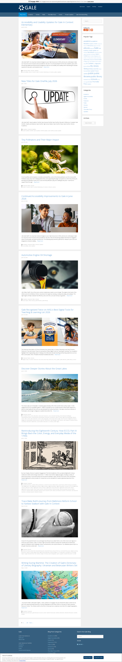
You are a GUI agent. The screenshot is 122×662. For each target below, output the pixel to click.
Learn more (90, 1)
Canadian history (26, 416)
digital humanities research (63, 486)
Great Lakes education (32, 418)
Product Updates (69, 14)
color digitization (25, 486)
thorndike (90, 82)
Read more (46, 67)
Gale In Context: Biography (93, 56)
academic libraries (27, 484)
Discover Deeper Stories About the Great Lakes (44, 368)
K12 (94, 63)
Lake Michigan (53, 420)
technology (85, 81)
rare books (68, 490)
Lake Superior (66, 420)
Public (43, 14)
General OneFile (97, 59)
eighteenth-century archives (39, 487)
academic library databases (37, 484)
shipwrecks (33, 421)
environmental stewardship (38, 417)
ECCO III (71, 486)
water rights (56, 421)
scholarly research (30, 492)
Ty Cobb (74, 553)
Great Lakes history (53, 418)
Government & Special (24, 650)
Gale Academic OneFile (28, 130)
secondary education (26, 421)
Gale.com (21, 637)
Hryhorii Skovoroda (51, 612)
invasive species (36, 420)
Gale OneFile (51, 130)
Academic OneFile (93, 43)
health (88, 61)
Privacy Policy (22, 660)
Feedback (100, 6)
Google (85, 61)
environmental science (26, 417)
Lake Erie (42, 420)
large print (98, 63)
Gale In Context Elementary (36, 187)
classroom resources (43, 416)
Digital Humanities (88, 96)
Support (88, 6)
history (85, 63)
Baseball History (48, 551)
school (74, 359)
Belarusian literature (27, 612)
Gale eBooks (90, 52)
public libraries (38, 300)
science (54, 187)
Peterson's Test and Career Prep (41, 359)
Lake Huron (47, 420)
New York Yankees (36, 553)
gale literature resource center (39, 612)
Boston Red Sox (56, 551)
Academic (30, 14)
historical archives (48, 489)
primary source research (44, 490)
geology (70, 417)
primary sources (93, 69)
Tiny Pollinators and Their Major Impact (40, 139)
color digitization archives (35, 486)
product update (57, 130)
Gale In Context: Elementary (42, 72)
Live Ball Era (68, 552)
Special (85, 107)
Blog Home (23, 14)
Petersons (51, 359)
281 (27, 623)
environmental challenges (65, 416)
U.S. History (50, 421)
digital (24, 359)
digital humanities (52, 486)
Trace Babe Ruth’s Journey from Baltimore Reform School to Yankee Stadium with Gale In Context (49, 502)
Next (31, 623)
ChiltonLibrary (90, 45)
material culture (29, 490)
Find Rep (94, 6)
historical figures (54, 552)
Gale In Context (32, 72)
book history (61, 484)
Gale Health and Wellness (90, 54)
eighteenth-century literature (52, 487)
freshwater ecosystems (50, 417)
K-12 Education (61, 552)
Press (55, 359)
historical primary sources (65, 489)
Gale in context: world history (96, 57)
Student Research (68, 553)
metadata (36, 490)
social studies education (42, 421)
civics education (34, 416)
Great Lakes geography (43, 418)
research (86, 79)
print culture (53, 490)
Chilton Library (31, 300)
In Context (51, 72)
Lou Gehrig (73, 552)
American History (26, 551)
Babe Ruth (33, 551)
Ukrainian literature (69, 612)
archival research (48, 484)
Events (60, 14)
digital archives (44, 486)
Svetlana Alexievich (60, 612)
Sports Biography (52, 553)
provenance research (61, 490)
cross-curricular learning (54, 416)
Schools (37, 14)
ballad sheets (55, 484)
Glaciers (74, 417)
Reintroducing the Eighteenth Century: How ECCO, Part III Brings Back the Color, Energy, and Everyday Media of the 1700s (49, 433)
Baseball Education (40, 551)
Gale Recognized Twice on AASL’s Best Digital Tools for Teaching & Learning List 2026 (47, 311)
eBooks (87, 48)
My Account (82, 6)
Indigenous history (72, 418)
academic (87, 41)
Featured (25, 70)
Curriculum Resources (65, 551)
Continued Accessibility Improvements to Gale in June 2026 (47, 197)
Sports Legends (60, 553)
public (55, 72)
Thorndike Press (52, 14)
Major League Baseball (26, 553)
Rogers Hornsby (44, 553)
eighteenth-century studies (27, 489)
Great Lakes (24, 418)
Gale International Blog (81, 14)
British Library (68, 484)
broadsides (74, 484)
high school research (63, 418)
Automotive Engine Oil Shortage (36, 255)
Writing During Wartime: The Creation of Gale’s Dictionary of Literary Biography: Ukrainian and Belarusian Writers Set (49, 564)
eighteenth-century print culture (67, 487)
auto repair (25, 300)
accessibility (25, 72)
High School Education (45, 552)
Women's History (38, 492)
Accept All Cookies (98, 657)
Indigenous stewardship (26, 420)
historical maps (55, 489)
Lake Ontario (60, 420)
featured (92, 48)
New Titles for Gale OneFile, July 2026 (39, 81)
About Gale (21, 639)
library (88, 66)
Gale (30, 246)
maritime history (73, 420)
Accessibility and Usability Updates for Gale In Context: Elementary (47, 23)
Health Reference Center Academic (95, 61)
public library (45, 300)
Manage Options (88, 657)
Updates (36, 70)
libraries (85, 66)
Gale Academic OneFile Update (41, 130)
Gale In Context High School (61, 417)
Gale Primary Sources (38, 489)
